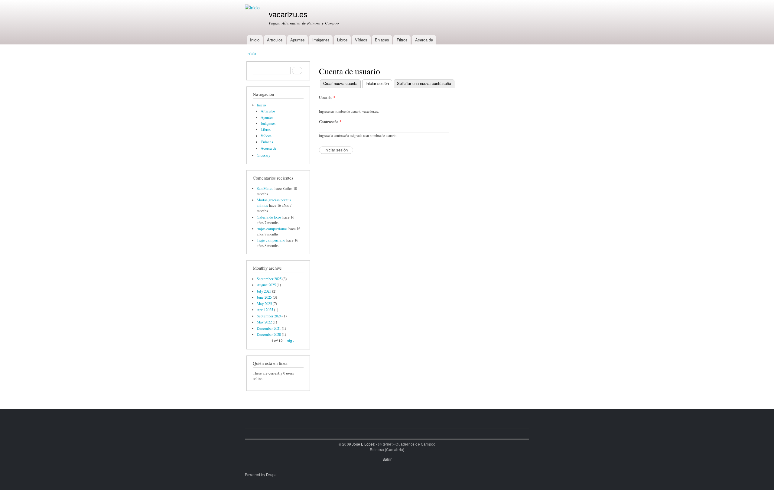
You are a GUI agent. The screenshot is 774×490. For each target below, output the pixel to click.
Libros (342, 40)
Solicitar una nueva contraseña (424, 83)
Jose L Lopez (363, 443)
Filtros (402, 40)
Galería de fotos (269, 217)
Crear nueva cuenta (340, 83)
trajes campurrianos (272, 228)
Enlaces (382, 40)
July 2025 (264, 291)
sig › (290, 340)
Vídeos (361, 40)
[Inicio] (253, 7)
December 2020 (269, 334)
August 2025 (266, 284)
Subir (387, 459)
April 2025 (265, 309)
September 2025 (269, 278)
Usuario (327, 97)
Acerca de (424, 40)
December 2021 (269, 328)
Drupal (272, 474)
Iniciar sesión (379, 83)
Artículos (275, 40)
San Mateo (265, 188)
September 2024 (269, 316)
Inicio (254, 40)
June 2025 (264, 297)
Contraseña (330, 121)
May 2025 (264, 303)
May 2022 (264, 322)
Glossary (263, 155)
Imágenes (321, 40)
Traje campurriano (271, 240)
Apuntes (297, 40)
